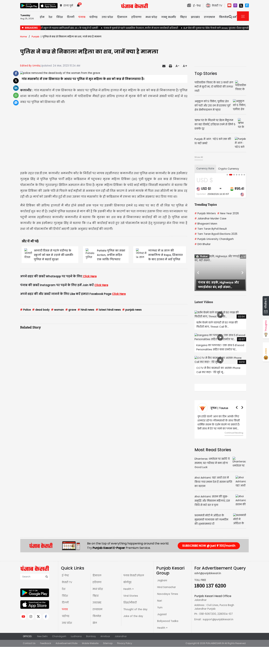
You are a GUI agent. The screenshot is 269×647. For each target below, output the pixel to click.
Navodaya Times (167, 594)
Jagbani (162, 580)
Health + (128, 589)
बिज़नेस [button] (224, 17)
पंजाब (65, 609)
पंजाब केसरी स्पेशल (133, 575)
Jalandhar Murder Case (210, 218)
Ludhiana (76, 636)
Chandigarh (59, 636)
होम (42, 17)
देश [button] (50, 17)
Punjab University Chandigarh (214, 239)
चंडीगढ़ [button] (93, 17)
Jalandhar (121, 636)
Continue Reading (234, 432)
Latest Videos (204, 302)
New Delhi (42, 636)
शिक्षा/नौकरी (130, 602)
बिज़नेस (97, 616)
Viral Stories (130, 596)
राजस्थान (97, 609)
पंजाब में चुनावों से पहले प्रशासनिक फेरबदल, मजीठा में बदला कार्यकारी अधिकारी (141, 27)
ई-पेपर (65, 575)
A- (177, 66)
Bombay (91, 636)
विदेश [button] (59, 17)
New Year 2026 (228, 213)
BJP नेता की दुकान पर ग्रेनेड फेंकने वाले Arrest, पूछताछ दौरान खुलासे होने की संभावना (224, 27)
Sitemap (108, 643)
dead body (41, 310)
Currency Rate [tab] (205, 168)
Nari (159, 600)
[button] (198, 272)
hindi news (86, 310)
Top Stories (206, 73)
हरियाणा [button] (136, 17)
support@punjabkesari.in (218, 619)
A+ (185, 66)
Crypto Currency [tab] (228, 168)
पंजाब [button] (81, 17)
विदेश (65, 596)
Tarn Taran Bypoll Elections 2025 (216, 234)
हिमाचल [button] (122, 17)
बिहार (183, 17)
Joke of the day (133, 616)
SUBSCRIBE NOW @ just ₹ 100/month (208, 546)
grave (70, 310)
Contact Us (29, 643)
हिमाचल (97, 575)
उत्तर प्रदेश (107, 17)
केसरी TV (67, 582)
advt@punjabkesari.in (207, 573)
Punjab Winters (205, 213)
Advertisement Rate (66, 643)
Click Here (90, 276)
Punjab (35, 36)
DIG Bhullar (203, 244)
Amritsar (105, 636)
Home (23, 36)
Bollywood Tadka (167, 621)
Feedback (45, 643)
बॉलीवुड (127, 582)
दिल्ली (70, 17)
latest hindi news (108, 310)
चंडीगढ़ (65, 616)
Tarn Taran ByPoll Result (211, 229)
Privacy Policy (124, 643)
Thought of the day (135, 609)
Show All (199, 157)
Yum (159, 607)
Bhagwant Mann (206, 223)
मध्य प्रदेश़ (151, 17)
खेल (95, 623)
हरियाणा (97, 582)
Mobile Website (90, 643)
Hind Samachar (166, 587)
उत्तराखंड (97, 602)
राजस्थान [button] (209, 17)
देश (63, 589)
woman (57, 310)
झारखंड (195, 17)
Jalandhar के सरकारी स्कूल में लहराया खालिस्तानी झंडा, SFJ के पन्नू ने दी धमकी (59, 27)
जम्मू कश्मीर (168, 17)
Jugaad (162, 614)
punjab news (132, 310)
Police (25, 310)
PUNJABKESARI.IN (215, 643)
